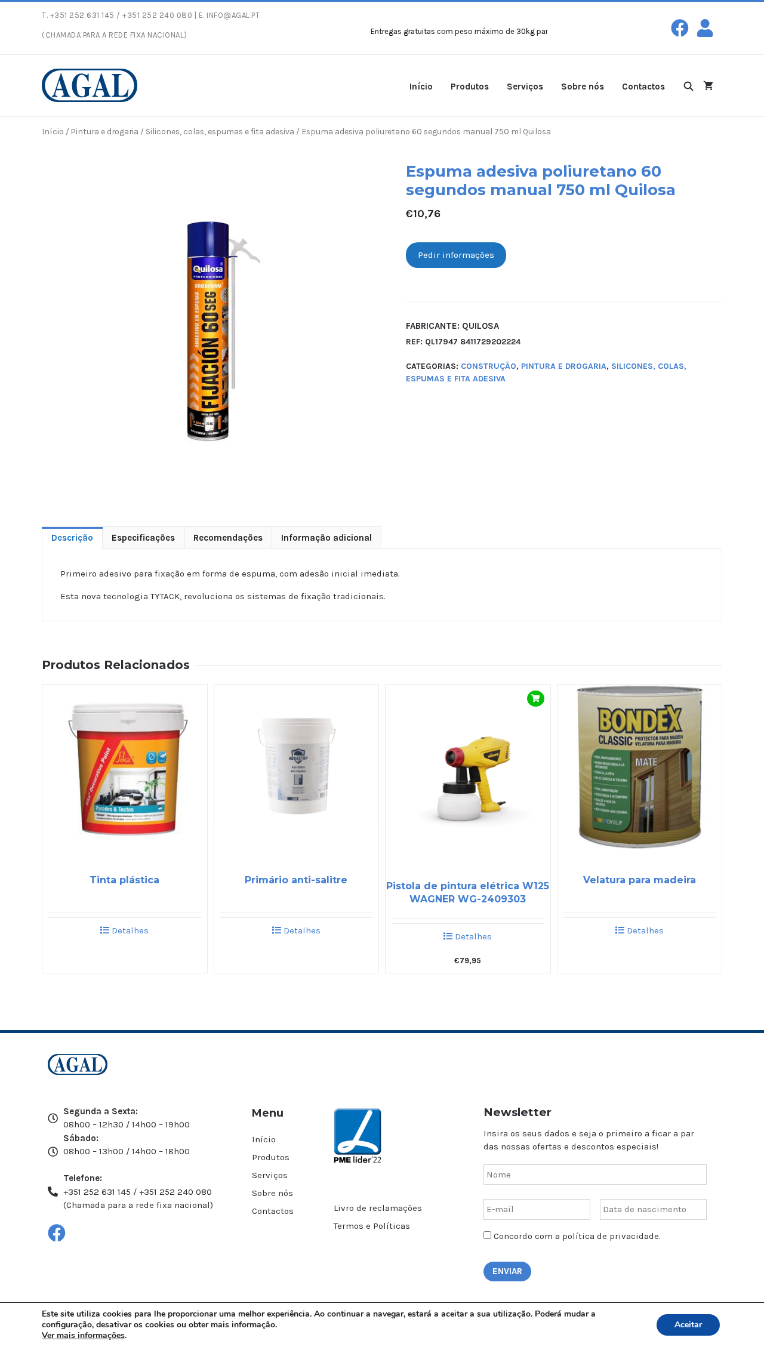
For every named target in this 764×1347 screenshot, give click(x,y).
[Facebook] (679, 28)
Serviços (525, 86)
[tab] (72, 538)
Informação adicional (326, 537)
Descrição (72, 537)
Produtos (470, 86)
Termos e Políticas (372, 1225)
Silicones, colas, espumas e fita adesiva (220, 131)
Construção (488, 366)
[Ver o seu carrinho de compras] (708, 85)
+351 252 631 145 (82, 15)
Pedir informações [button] (456, 254)
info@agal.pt (233, 15)
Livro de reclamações (378, 1208)
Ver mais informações (83, 1335)
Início (421, 86)
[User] (704, 28)
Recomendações (228, 537)
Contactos (643, 86)
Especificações (143, 537)
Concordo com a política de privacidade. (577, 1236)
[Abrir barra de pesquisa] (688, 85)
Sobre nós (582, 86)
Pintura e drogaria (104, 131)
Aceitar (688, 1324)
